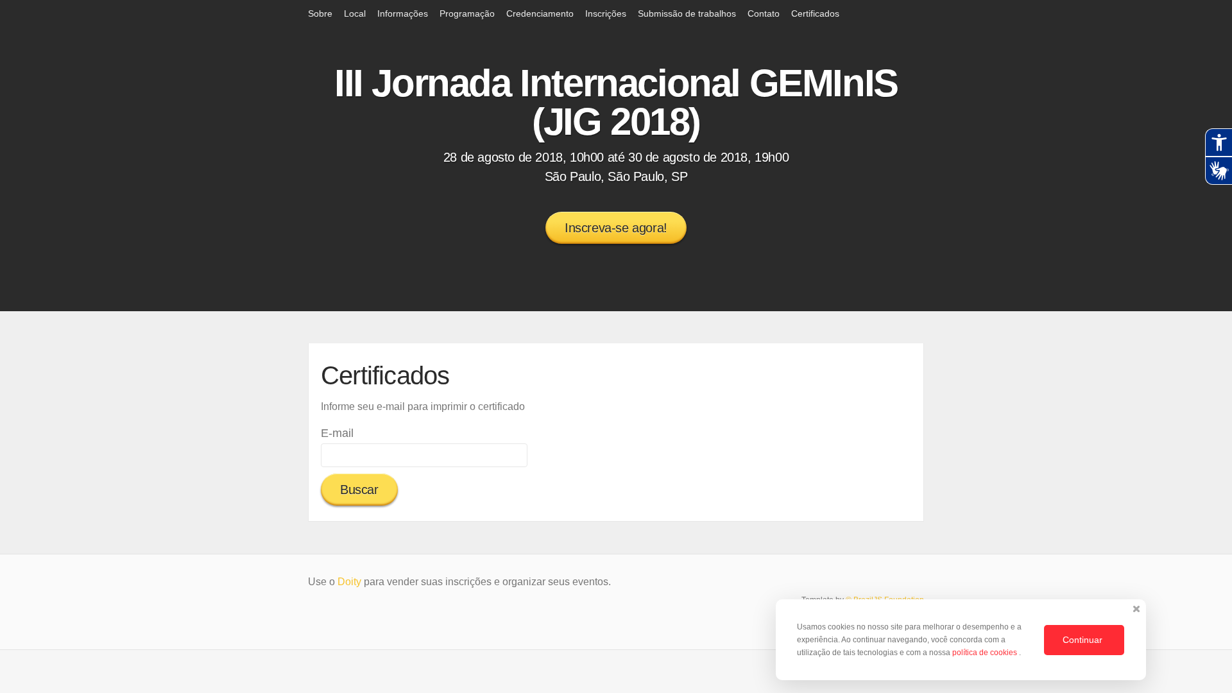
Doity (349, 581)
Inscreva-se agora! (616, 228)
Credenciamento (540, 13)
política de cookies (985, 652)
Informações (402, 13)
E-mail (337, 433)
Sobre (320, 13)
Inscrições (605, 13)
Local (355, 13)
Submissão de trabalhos (687, 13)
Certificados (815, 13)
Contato (764, 13)
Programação (467, 13)
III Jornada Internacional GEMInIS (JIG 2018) (616, 102)
